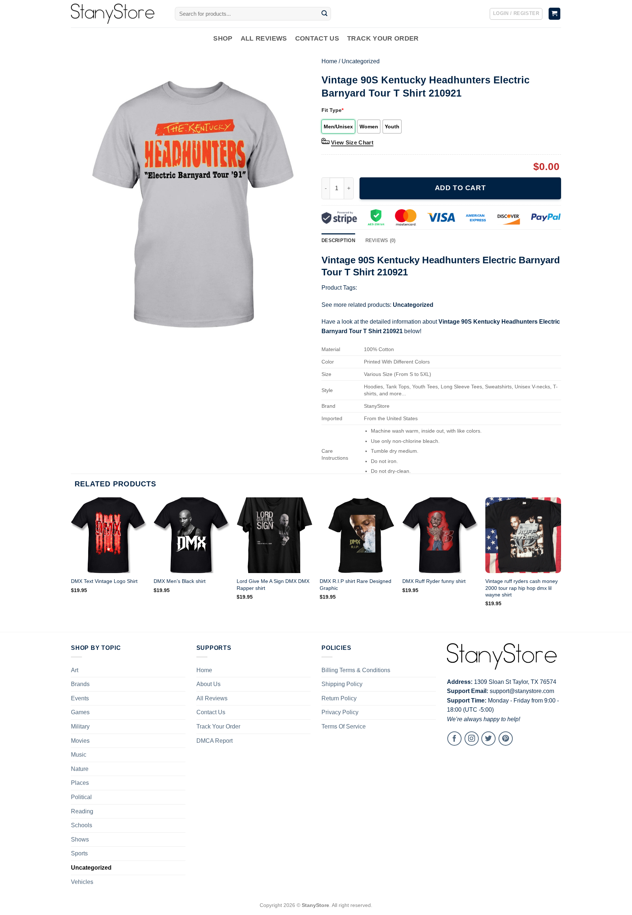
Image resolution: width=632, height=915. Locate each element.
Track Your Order (383, 38)
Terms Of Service (343, 726)
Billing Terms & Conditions (355, 670)
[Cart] (555, 14)
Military (80, 726)
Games (80, 712)
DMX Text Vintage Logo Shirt (104, 581)
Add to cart (460, 188)
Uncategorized (361, 61)
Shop (222, 38)
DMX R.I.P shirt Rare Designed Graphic (355, 584)
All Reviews (264, 38)
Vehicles (82, 882)
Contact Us (317, 38)
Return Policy (339, 698)
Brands (80, 684)
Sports (79, 853)
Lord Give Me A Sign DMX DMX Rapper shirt (273, 584)
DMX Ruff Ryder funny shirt (434, 581)
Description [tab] (338, 240)
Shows (80, 839)
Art (74, 670)
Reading (82, 811)
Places (80, 783)
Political (81, 797)
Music (78, 755)
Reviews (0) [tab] (380, 240)
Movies (80, 741)
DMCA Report (214, 741)
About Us (208, 684)
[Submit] (324, 14)
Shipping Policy (341, 684)
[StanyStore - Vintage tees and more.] (117, 13)
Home (329, 61)
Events (80, 698)
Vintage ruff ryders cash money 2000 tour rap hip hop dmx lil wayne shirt (521, 588)
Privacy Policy (339, 712)
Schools (81, 825)
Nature (80, 769)
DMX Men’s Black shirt (180, 581)
